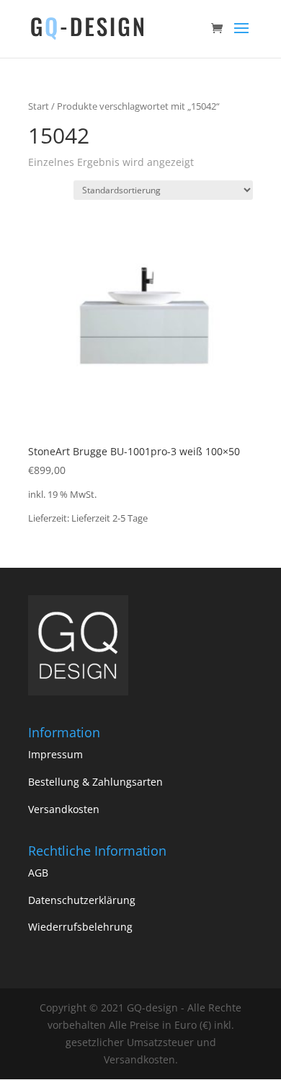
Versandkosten (63, 809)
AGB (38, 872)
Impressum (55, 754)
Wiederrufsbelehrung (80, 927)
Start (38, 106)
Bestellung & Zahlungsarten (95, 782)
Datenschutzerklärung (81, 900)
